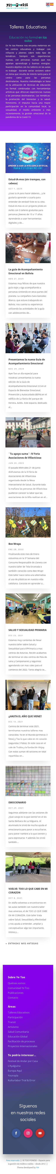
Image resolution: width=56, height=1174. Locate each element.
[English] (48, 4)
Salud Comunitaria (18, 1031)
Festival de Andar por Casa (23, 1061)
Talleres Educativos (19, 1012)
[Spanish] (52, 4)
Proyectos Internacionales (22, 1046)
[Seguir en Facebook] (16, 1133)
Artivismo (13, 1027)
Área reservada (12, 1160)
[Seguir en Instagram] (28, 1133)
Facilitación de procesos (21, 1041)
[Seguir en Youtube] (40, 1133)
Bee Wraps (15, 544)
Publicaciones (15, 992)
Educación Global (17, 1036)
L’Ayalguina (14, 1066)
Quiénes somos (16, 983)
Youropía (13, 1075)
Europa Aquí (15, 1070)
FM (37, 1167)
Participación (15, 1017)
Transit (12, 1022)
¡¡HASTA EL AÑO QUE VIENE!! (25, 716)
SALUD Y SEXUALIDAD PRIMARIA (28, 630)
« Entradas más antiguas (22, 943)
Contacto (13, 997)
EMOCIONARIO (17, 802)
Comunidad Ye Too (18, 988)
